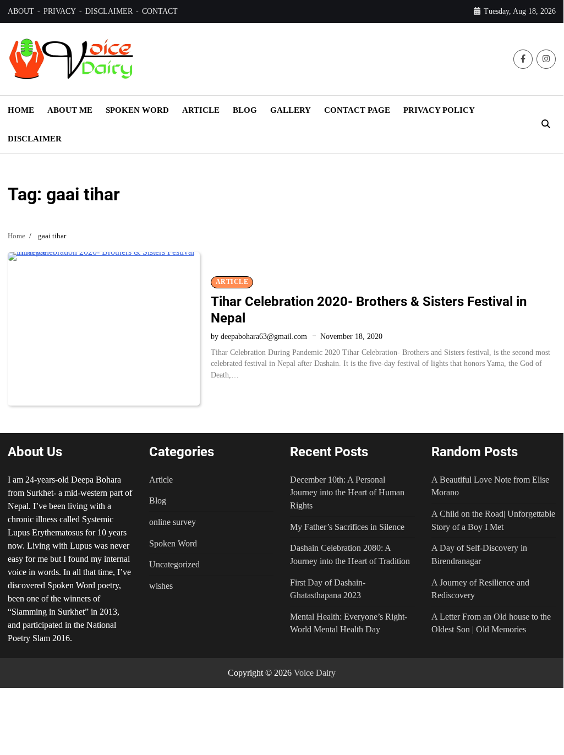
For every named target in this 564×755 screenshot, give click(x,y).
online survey (172, 522)
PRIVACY (59, 11)
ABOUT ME (69, 110)
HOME (21, 110)
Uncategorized (174, 564)
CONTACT (160, 11)
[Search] (546, 124)
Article (232, 282)
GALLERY (290, 110)
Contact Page (357, 110)
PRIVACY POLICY (439, 110)
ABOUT (21, 11)
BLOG (245, 110)
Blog (157, 500)
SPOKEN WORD (137, 110)
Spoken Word (173, 543)
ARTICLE (201, 110)
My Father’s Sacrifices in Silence (347, 527)
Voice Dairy (315, 672)
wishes (161, 585)
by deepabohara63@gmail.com (259, 336)
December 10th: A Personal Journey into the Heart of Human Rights (347, 492)
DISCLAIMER (109, 11)
